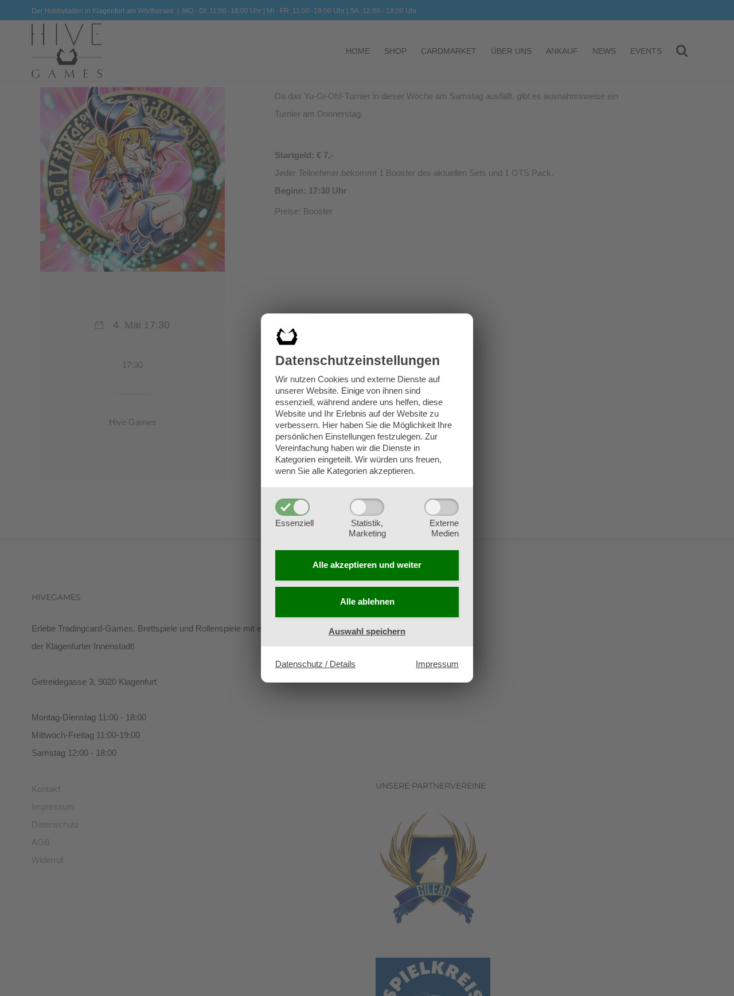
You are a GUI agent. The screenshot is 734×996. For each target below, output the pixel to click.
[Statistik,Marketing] (367, 507)
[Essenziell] (292, 507)
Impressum (437, 664)
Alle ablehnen (367, 601)
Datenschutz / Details (315, 664)
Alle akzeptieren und (367, 565)
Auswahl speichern (367, 631)
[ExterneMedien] (441, 507)
